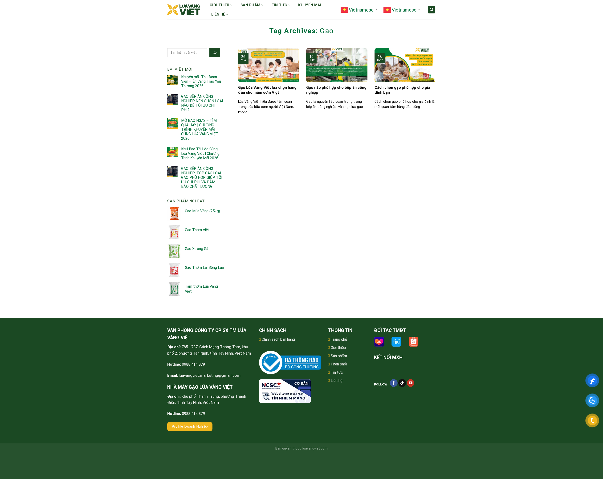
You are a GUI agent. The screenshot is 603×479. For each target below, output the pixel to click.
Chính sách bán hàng (278, 339)
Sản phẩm (250, 5)
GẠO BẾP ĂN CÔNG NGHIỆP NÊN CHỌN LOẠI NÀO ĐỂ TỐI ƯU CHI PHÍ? (202, 103)
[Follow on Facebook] (394, 383)
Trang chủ (339, 339)
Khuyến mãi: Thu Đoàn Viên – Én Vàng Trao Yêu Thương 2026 (201, 81)
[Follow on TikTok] (402, 383)
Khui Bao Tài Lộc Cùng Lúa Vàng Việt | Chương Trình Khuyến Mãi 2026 (200, 153)
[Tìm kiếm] (432, 9)
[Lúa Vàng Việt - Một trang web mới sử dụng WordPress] (183, 10)
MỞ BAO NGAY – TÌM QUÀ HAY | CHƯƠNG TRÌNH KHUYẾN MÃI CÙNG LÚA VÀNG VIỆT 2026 (199, 129)
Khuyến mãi (309, 5)
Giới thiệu (219, 5)
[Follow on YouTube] (411, 383)
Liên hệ (218, 14)
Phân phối (339, 364)
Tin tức (279, 5)
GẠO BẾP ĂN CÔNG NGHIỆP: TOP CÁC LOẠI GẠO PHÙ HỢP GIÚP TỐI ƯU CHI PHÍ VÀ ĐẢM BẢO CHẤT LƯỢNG (201, 177)
